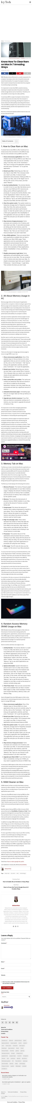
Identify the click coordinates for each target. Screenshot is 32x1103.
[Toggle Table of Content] (15, 141)
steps (16, 1063)
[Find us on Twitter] (6, 1022)
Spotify (11, 1063)
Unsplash (23, 58)
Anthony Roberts (16, 58)
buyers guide (14, 1043)
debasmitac (8, 868)
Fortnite (12, 1050)
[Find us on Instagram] (9, 1022)
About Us (3, 1027)
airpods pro (4, 1040)
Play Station (18, 1061)
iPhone (3, 1058)
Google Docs (19, 1053)
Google (13, 1053)
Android (11, 1040)
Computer (15, 1045)
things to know (5, 1066)
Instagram (25, 1055)
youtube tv (4, 1068)
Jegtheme (3, 1097)
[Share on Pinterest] (20, 73)
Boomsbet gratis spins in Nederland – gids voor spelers (16, 1082)
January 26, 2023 (5, 70)
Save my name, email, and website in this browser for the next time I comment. (16, 982)
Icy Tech (6, 2)
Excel (22, 1048)
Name (3, 962)
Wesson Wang (12, 619)
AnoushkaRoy (23, 864)
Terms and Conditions (6, 1029)
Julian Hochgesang (12, 291)
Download (4, 1048)
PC (13, 1061)
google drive (5, 1055)
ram (17, 873)
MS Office (24, 1058)
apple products (5, 1043)
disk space (21, 1045)
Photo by (11, 58)
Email (3, 968)
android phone (18, 1040)
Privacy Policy (4, 1031)
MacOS (18, 1058)
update (12, 1066)
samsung (25, 1061)
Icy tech (13, 873)
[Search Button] (29, 996)
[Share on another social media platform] (27, 73)
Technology (7, 41)
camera (25, 1043)
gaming (22, 1050)
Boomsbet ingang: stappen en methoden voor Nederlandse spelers (14, 1076)
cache (20, 1043)
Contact (3, 1033)
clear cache (8, 1045)
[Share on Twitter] (12, 73)
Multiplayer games (6, 1061)
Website (3, 975)
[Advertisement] (16, 21)
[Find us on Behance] (13, 1022)
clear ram (7, 873)
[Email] (12, 1007)
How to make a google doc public (15, 861)
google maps (13, 1055)
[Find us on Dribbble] (16, 1022)
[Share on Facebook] (4, 73)
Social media (5, 1063)
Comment (4, 943)
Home (2, 41)
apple (24, 1040)
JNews (6, 1096)
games (17, 1050)
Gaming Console (5, 1053)
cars (3, 1045)
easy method (11, 1048)
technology (23, 873)
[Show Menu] (30, 2)
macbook (13, 1058)
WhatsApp (18, 1066)
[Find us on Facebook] (2, 1022)
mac (8, 1058)
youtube (24, 1066)
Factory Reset (5, 1050)
